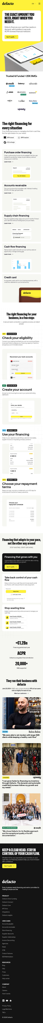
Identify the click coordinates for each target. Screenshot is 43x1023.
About (4, 987)
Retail (4, 947)
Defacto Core (6, 905)
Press (4, 972)
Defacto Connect (7, 902)
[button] (34, 3)
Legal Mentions (7, 1009)
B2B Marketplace (7, 957)
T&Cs (3, 1012)
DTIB (3, 950)
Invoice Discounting (8, 940)
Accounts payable (7, 924)
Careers (4, 990)
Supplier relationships (8, 937)
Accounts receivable (8, 927)
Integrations (6, 912)
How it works (6, 993)
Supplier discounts (8, 934)
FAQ (3, 968)
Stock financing (7, 930)
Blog (3, 965)
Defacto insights (7, 915)
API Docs (5, 908)
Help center (6, 978)
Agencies (5, 943)
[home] (8, 3)
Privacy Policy (6, 1006)
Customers (5, 975)
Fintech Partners (7, 953)
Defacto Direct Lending (9, 899)
